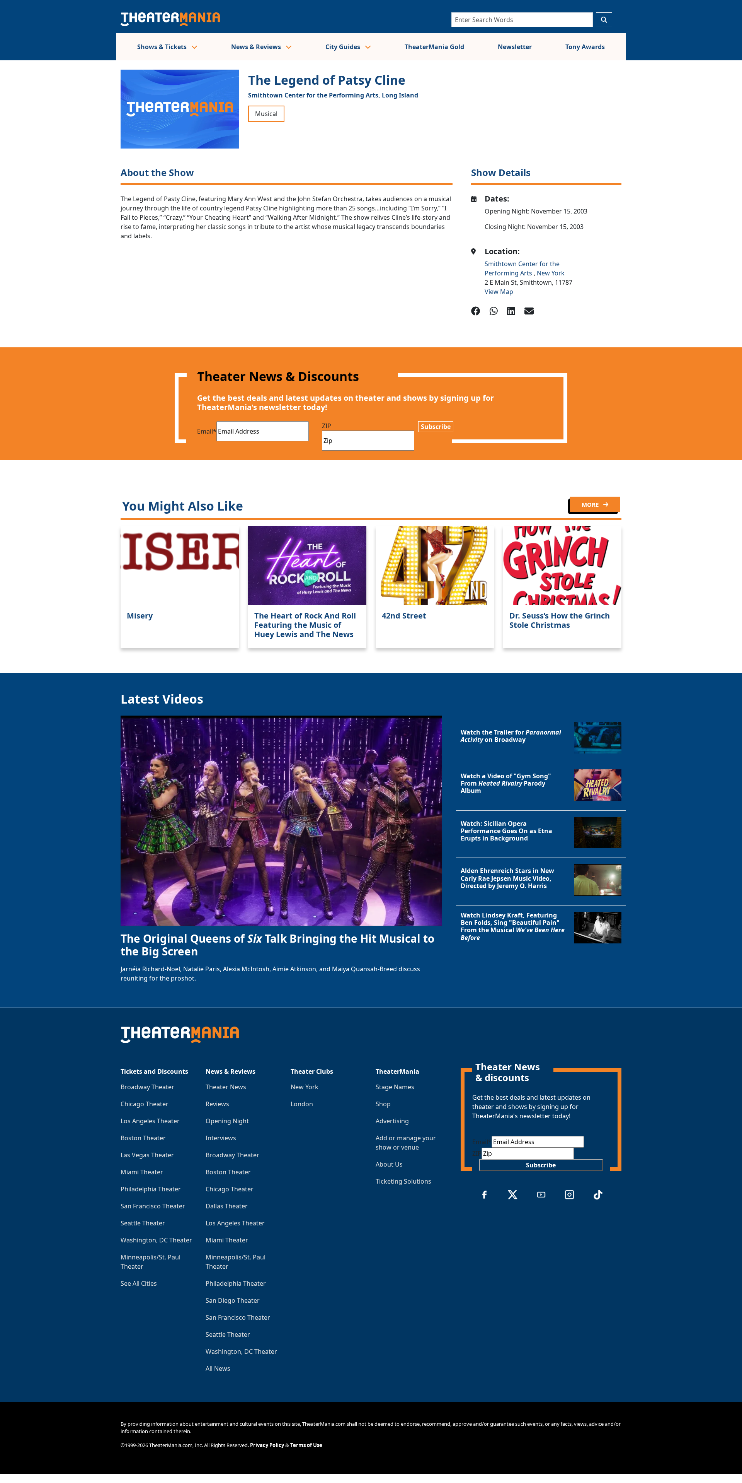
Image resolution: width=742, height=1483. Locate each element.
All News (218, 1368)
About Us (389, 1164)
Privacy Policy (267, 1445)
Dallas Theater (227, 1206)
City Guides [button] (343, 47)
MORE (591, 504)
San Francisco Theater (153, 1206)
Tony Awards (585, 47)
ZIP (326, 426)
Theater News (226, 1087)
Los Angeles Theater (150, 1121)
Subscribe (436, 426)
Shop (383, 1104)
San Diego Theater (233, 1300)
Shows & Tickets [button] (162, 47)
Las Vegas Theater (147, 1155)
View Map (499, 291)
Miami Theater (142, 1172)
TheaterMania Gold (434, 47)
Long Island (400, 95)
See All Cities (139, 1283)
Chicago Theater (144, 1104)
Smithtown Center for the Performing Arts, (314, 95)
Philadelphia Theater (151, 1189)
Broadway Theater (147, 1087)
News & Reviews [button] (257, 47)
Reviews (217, 1104)
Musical (266, 113)
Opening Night (227, 1121)
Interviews (221, 1138)
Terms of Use (306, 1445)
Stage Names (395, 1087)
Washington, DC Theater (156, 1240)
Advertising (392, 1121)
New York (551, 273)
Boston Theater (143, 1138)
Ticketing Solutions (403, 1181)
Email (206, 431)
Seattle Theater (143, 1223)
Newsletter (515, 47)
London (302, 1104)
